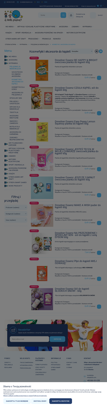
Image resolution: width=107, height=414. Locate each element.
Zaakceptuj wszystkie (60, 401)
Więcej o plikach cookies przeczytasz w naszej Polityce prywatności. (25, 395)
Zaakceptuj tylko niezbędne (17, 401)
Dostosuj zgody (40, 401)
